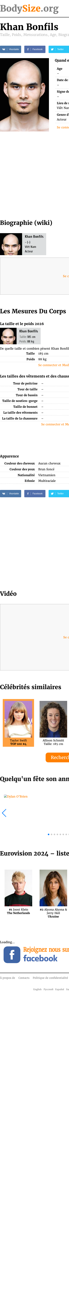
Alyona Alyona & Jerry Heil (53, 911)
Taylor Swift (18, 742)
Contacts (23, 978)
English (37, 989)
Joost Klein (18, 911)
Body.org (29, 8)
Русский (48, 989)
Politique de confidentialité (50, 978)
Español (59, 989)
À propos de (7, 978)
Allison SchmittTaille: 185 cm (53, 742)
